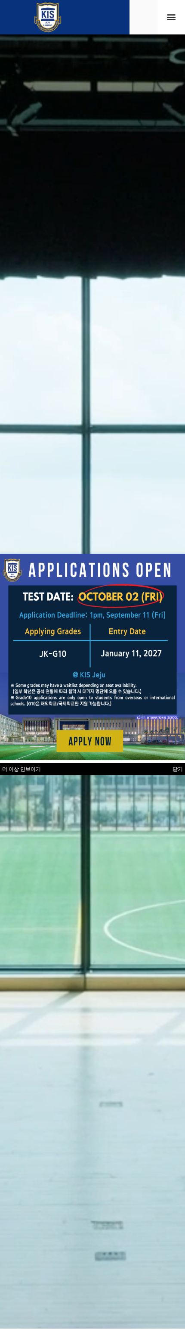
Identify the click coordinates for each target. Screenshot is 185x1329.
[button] (171, 17)
